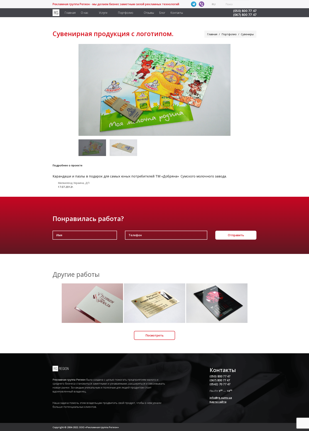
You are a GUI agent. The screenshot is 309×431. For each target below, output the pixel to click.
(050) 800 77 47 (244, 11)
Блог (162, 12)
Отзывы (149, 12)
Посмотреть (155, 335)
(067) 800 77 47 (244, 15)
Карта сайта (218, 401)
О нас (84, 12)
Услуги (103, 12)
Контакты (176, 12)
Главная (70, 12)
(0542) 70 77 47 (220, 384)
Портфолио (125, 12)
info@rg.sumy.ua (221, 397)
